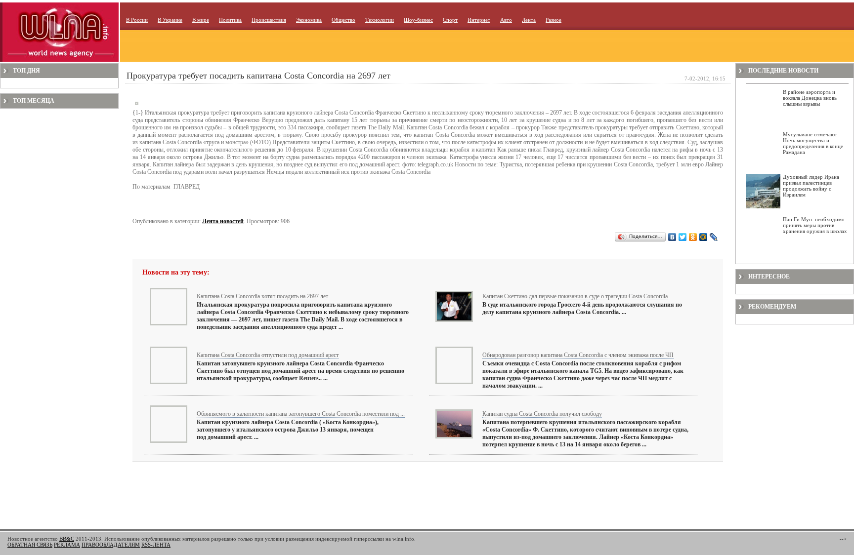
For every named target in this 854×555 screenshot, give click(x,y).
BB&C (66, 539)
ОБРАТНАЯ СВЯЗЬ (29, 545)
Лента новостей (223, 221)
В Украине (170, 20)
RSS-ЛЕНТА (156, 545)
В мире (200, 20)
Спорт (450, 20)
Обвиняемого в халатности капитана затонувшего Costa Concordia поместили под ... (301, 413)
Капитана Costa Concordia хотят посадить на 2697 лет (262, 296)
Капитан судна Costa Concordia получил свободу (542, 413)
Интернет (479, 20)
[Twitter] (683, 237)
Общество (343, 20)
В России (137, 20)
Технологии (379, 20)
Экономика (309, 20)
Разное (553, 20)
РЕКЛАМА (67, 545)
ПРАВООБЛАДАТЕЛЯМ (111, 545)
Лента (529, 20)
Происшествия (269, 20)
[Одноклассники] (693, 237)
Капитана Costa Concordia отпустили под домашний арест (268, 355)
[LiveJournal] (714, 237)
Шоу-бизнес (418, 20)
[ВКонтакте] (672, 237)
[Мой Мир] (703, 237)
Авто (506, 20)
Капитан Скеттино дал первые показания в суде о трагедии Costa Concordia (575, 296)
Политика (230, 20)
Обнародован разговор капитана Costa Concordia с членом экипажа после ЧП (578, 355)
